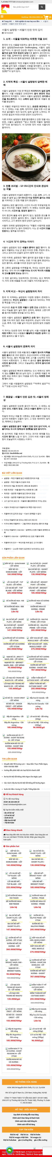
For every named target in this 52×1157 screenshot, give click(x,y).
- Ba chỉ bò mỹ (8, 813)
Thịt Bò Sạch (20, 1152)
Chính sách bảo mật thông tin (26, 1121)
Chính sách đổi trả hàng (26, 1124)
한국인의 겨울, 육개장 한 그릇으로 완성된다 (26, 486)
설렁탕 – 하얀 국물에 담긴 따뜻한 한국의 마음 (27, 478)
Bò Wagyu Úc (36, 1137)
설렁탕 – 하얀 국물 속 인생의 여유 (22, 482)
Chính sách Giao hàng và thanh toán (26, 1118)
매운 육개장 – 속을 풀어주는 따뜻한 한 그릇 (26, 490)
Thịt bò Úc (11, 1154)
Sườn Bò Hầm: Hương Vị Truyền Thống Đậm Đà (27, 789)
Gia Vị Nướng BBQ (25, 1140)
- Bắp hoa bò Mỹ (9, 820)
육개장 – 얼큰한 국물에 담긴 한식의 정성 (25, 493)
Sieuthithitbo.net (15, 453)
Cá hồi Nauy (20, 1154)
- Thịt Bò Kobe (8, 823)
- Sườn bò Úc (8, 818)
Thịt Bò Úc (24, 1134)
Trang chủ (8, 21)
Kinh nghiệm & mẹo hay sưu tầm (27, 21)
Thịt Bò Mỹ (14, 1134)
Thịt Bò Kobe (35, 1134)
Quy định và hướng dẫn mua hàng (26, 1115)
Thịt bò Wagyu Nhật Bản (18, 1137)
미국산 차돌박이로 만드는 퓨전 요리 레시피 (26, 520)
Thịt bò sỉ (29, 1154)
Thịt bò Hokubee (9, 1140)
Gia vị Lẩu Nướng (40, 1140)
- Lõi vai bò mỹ (8, 815)
